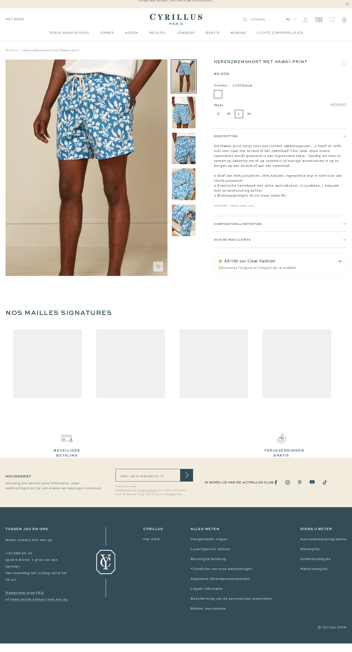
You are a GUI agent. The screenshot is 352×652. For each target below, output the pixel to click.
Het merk (151, 539)
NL (288, 19)
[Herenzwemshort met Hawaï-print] (184, 76)
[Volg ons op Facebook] (276, 482)
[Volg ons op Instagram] (287, 482)
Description (226, 136)
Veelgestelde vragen (209, 539)
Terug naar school (69, 33)
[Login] (305, 19)
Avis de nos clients (232, 240)
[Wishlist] (332, 19)
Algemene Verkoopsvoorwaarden (220, 579)
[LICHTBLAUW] (218, 94)
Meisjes (157, 33)
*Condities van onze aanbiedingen (221, 569)
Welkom (12, 50)
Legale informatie (206, 588)
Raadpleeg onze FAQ (24, 593)
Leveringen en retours (210, 549)
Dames (107, 33)
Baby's (212, 33)
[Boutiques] (319, 19)
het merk (15, 19)
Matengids (338, 104)
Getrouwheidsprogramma (323, 539)
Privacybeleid (147, 490)
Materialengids (314, 569)
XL (249, 114)
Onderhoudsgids (315, 559)
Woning (238, 33)
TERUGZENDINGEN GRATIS (284, 453)
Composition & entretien (238, 224)
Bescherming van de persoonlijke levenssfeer (232, 598)
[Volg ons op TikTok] (325, 482)
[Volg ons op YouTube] (312, 482)
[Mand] (344, 19)
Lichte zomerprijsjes (280, 33)
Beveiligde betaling (208, 559)
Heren (131, 33)
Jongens (186, 33)
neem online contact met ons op (38, 599)
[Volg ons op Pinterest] (299, 482)
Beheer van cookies (208, 608)
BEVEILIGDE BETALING (67, 453)
